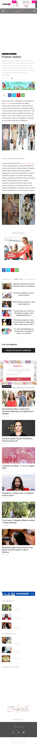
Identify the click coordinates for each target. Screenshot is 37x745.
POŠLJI (18, 379)
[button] (18, 366)
